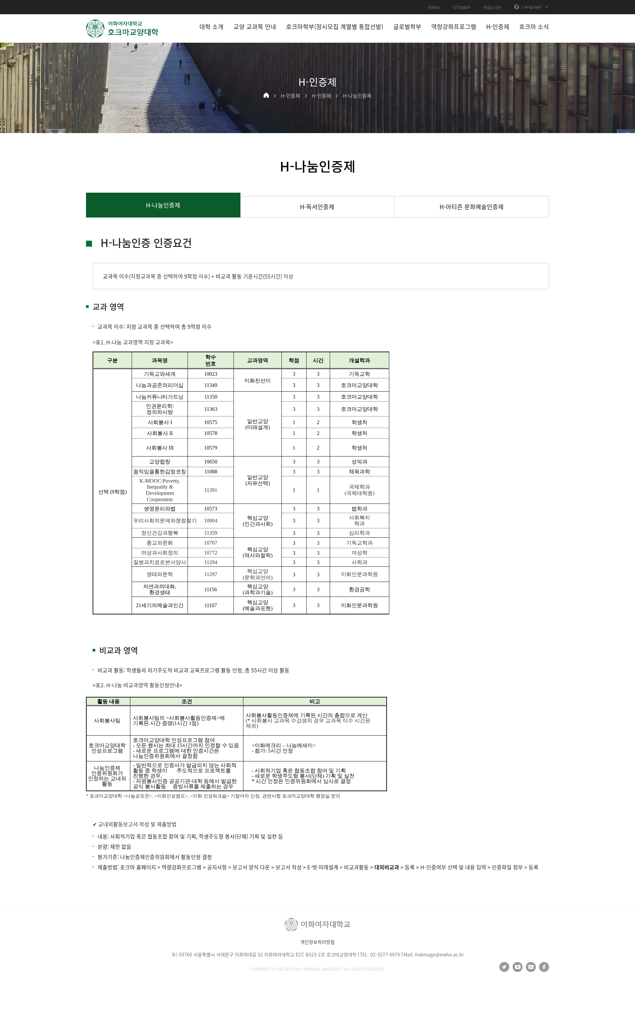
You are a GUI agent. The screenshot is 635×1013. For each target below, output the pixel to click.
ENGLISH (492, 7)
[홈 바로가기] (266, 95)
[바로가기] (122, 29)
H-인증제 (290, 95)
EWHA (434, 7)
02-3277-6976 (385, 954)
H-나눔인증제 (357, 95)
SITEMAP (461, 7)
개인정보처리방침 (317, 942)
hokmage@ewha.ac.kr (439, 954)
